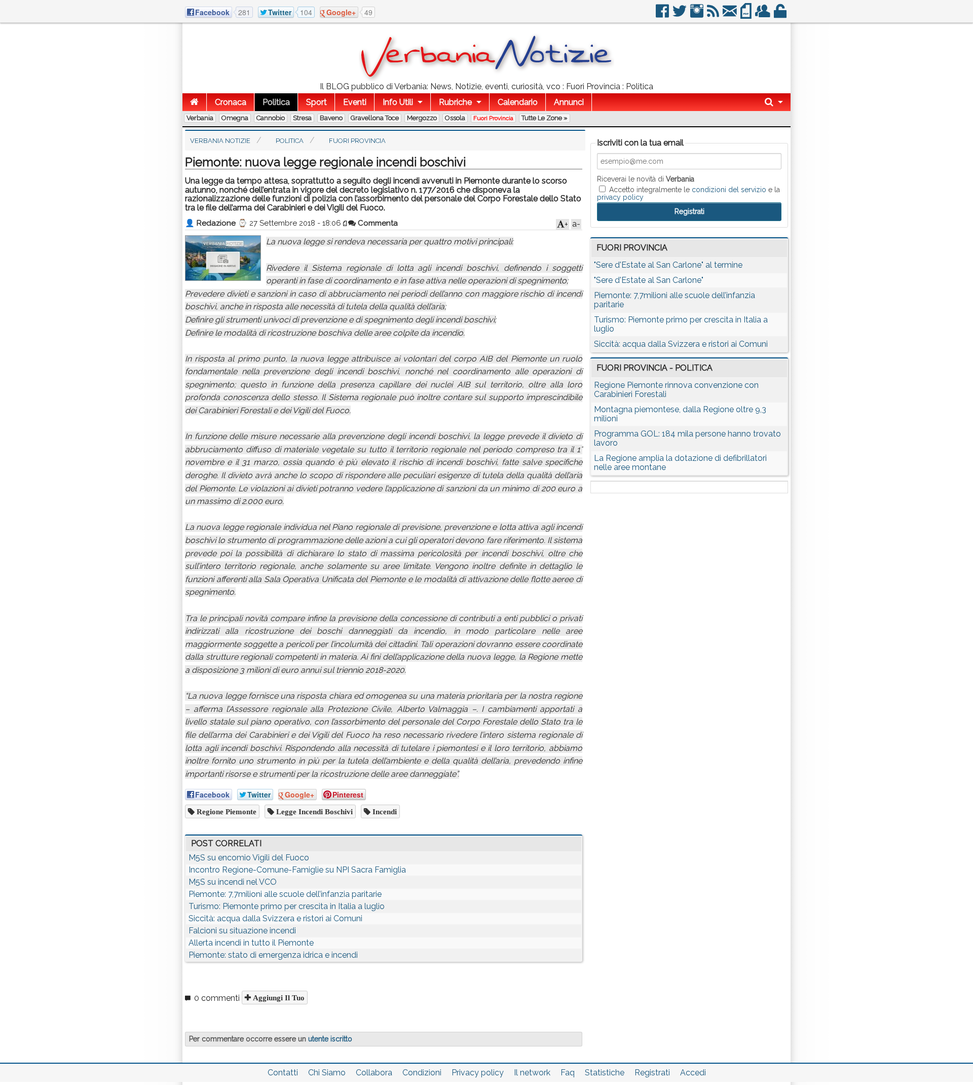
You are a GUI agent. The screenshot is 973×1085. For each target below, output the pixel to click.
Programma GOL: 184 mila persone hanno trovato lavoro (687, 438)
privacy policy (620, 197)
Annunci (569, 102)
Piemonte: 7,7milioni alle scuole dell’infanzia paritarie (285, 894)
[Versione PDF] (746, 15)
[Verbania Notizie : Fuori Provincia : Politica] (486, 78)
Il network (532, 1072)
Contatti (283, 1072)
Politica (276, 102)
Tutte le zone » (544, 118)
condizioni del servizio (729, 190)
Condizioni (421, 1072)
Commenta (377, 223)
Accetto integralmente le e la (688, 193)
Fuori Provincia (493, 118)
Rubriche (455, 102)
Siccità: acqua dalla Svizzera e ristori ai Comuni (275, 918)
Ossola (455, 118)
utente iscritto (330, 1039)
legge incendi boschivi (313, 811)
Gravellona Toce (375, 118)
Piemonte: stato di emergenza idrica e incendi (273, 955)
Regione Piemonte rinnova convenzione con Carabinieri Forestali (676, 389)
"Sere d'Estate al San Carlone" (648, 280)
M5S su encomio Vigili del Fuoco (249, 857)
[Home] (194, 102)
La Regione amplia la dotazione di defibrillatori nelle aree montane (680, 462)
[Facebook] (663, 15)
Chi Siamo (327, 1072)
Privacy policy (478, 1072)
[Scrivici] (730, 15)
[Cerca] (774, 102)
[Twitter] (680, 15)
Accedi (693, 1072)
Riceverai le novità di (645, 179)
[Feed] (714, 15)
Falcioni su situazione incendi (242, 930)
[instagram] (697, 15)
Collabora (374, 1072)
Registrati (652, 1072)
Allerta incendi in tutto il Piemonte (251, 943)
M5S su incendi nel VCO (233, 882)
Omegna (234, 118)
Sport (316, 102)
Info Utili (398, 102)
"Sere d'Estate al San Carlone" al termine (668, 265)
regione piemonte (225, 811)
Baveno (331, 118)
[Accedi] (781, 15)
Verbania (199, 118)
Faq (567, 1072)
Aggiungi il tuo (278, 997)
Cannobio (270, 118)
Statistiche (604, 1072)
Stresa (302, 118)
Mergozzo (422, 118)
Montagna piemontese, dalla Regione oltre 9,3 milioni (680, 414)
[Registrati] (763, 15)
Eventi (354, 102)
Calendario (518, 102)
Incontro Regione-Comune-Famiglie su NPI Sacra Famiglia (297, 870)
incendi (383, 811)
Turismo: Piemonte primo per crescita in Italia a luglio (287, 906)
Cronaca (230, 102)
